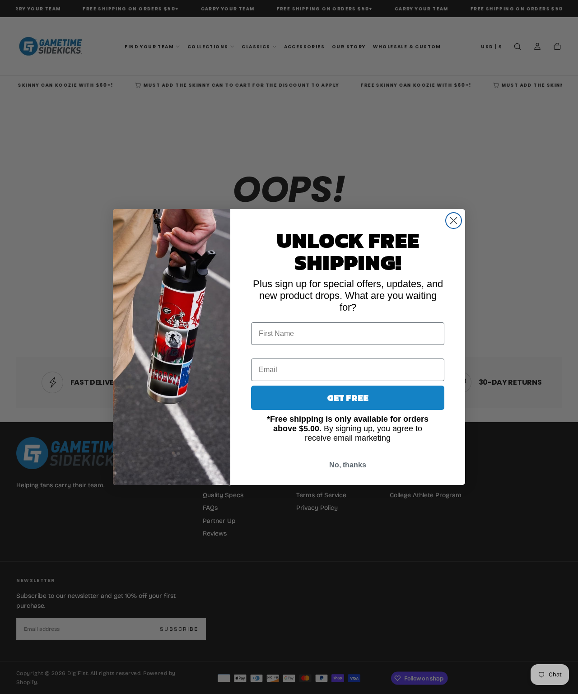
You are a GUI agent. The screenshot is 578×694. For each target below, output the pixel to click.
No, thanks (347, 465)
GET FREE (347, 398)
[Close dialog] (453, 220)
